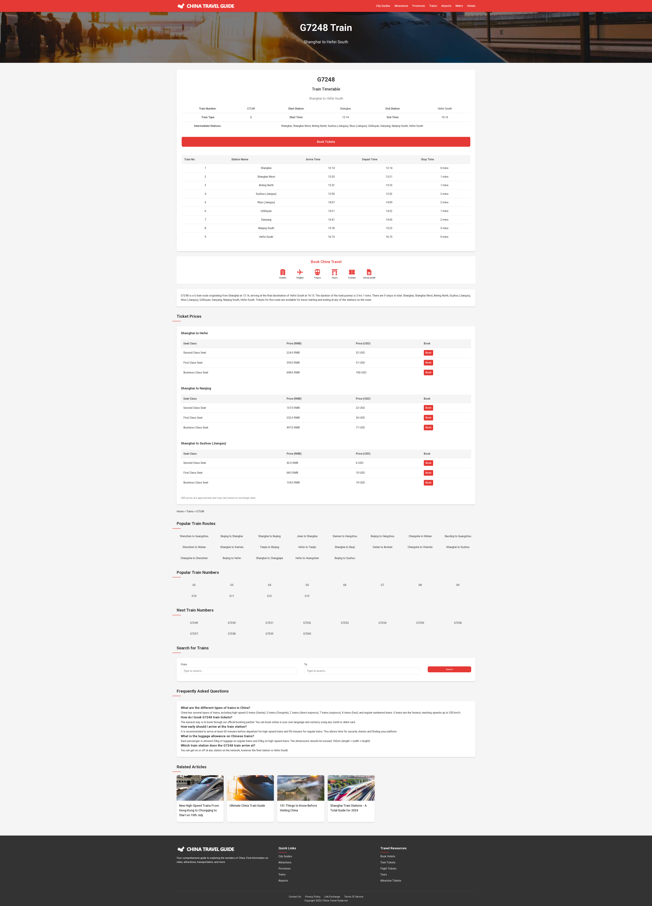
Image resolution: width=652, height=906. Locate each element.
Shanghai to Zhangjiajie (269, 558)
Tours (383, 874)
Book (428, 352)
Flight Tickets (388, 868)
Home (180, 511)
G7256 (458, 622)
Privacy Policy (312, 896)
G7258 (232, 633)
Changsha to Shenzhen (194, 558)
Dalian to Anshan (382, 547)
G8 (420, 585)
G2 (194, 585)
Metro (459, 5)
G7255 (420, 622)
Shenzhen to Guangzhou (194, 536)
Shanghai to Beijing (269, 536)
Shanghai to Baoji (345, 547)
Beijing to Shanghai (232, 536)
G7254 (382, 622)
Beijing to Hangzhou (382, 536)
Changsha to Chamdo (420, 547)
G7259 (269, 633)
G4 (269, 585)
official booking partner (241, 722)
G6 (344, 585)
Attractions (401, 5)
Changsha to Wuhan (420, 536)
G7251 (269, 622)
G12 (269, 596)
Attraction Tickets (390, 880)
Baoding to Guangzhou (458, 536)
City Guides (383, 5)
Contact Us (295, 896)
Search (449, 669)
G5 (307, 585)
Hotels (471, 5)
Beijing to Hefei (232, 558)
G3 (231, 585)
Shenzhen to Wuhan (194, 547)
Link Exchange (332, 896)
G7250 (232, 622)
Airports (446, 5)
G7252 (307, 622)
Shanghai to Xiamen (231, 547)
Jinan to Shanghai (307, 536)
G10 (194, 596)
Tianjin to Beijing (269, 547)
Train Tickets (387, 862)
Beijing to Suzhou (344, 558)
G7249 (194, 622)
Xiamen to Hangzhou (345, 536)
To (305, 664)
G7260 (307, 633)
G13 (307, 596)
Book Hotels (387, 856)
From (184, 664)
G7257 (194, 633)
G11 (231, 596)
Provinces (418, 5)
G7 (382, 585)
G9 (457, 585)
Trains (433, 5)
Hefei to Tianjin (307, 547)
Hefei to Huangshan (307, 558)
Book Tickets (326, 141)
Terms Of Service (353, 896)
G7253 (345, 622)
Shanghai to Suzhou (457, 547)
